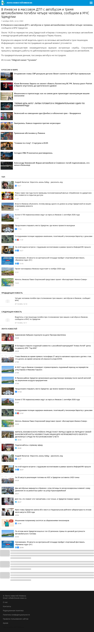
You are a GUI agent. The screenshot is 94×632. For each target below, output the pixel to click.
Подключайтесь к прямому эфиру (29, 445)
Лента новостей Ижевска (13, 627)
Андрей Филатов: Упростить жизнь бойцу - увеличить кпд (39, 182)
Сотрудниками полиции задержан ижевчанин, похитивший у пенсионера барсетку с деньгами (53, 236)
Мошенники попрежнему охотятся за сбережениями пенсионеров (42, 520)
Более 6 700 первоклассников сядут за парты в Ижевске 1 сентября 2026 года (47, 215)
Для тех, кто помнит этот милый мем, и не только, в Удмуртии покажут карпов (47, 499)
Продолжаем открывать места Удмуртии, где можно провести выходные (45, 225)
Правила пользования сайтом (15, 619)
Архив (5, 623)
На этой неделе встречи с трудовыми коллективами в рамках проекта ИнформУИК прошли (53, 247)
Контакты (7, 606)
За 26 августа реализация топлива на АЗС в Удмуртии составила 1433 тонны (47, 477)
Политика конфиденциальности (16, 615)
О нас (5, 602)
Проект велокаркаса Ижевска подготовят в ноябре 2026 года (40, 269)
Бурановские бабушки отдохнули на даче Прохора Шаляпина (40, 335)
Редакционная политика (13, 610)
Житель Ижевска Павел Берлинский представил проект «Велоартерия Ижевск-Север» (51, 279)
